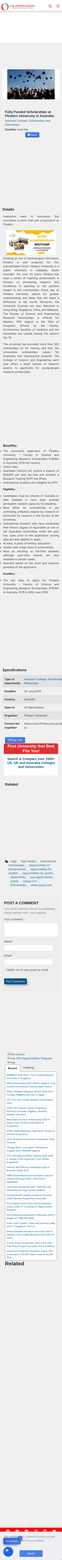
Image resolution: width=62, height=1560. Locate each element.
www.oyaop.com (41, 885)
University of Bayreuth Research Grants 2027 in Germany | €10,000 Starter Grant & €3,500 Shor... (30, 1254)
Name (8, 941)
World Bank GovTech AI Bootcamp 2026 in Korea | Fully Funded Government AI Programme (28, 1122)
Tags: (14, 861)
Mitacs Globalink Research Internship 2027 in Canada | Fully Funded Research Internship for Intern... (31, 1234)
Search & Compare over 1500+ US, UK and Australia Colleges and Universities (31, 763)
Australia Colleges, (17, 120)
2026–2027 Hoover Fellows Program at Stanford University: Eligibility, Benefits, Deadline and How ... (27, 1111)
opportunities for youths (37, 873)
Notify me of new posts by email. (28, 969)
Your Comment (13, 919)
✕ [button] (20, 1538)
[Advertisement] (31, 22)
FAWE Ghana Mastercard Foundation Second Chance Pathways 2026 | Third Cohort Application (30, 1178)
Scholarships (18, 885)
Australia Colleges (36, 679)
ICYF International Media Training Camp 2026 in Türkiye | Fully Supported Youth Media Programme (30, 1158)
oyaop (14, 881)
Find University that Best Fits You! (31, 748)
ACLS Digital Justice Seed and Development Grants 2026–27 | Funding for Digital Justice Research (29, 1206)
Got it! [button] (31, 1553)
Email (8, 955)
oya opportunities (41, 877)
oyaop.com (30, 881)
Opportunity (18, 877)
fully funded (28, 861)
